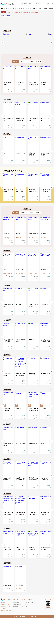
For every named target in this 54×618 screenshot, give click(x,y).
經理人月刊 (19, 270)
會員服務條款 (16, 602)
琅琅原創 (51, 8)
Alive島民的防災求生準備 (45, 479)
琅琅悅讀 (46, 8)
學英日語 (23, 213)
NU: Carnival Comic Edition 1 (33, 514)
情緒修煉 (43, 408)
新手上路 (24, 602)
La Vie (30, 270)
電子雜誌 (21, 8)
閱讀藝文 (38, 213)
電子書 (15, 8)
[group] (27, 21)
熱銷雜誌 (15, 213)
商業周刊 (6, 234)
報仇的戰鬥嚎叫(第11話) (45, 513)
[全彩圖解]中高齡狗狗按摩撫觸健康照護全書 (33, 480)
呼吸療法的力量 (45, 374)
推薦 (2, 8)
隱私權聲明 (15, 606)
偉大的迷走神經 (20, 443)
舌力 (4, 153)
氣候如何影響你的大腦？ (8, 444)
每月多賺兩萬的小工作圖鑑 (8, 340)
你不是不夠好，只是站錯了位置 (33, 83)
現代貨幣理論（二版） (7, 83)
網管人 (5, 270)
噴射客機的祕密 (33, 443)
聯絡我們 (24, 606)
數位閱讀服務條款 (17, 604)
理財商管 (15, 61)
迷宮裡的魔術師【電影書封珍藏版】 (45, 191)
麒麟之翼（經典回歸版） (8, 191)
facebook (31, 602)
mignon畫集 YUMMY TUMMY (7, 480)
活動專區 (41, 8)
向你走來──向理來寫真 (45, 548)
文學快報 (30, 61)
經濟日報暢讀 (7, 585)
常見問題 (24, 604)
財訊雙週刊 (44, 234)
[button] (2, 42)
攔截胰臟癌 (32, 374)
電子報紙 (28, 8)
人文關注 (38, 61)
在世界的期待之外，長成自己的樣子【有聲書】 (33, 410)
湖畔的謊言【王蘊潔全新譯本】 (33, 191)
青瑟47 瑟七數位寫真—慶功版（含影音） (8, 549)
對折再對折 (19, 304)
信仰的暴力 (44, 304)
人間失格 (18, 408)
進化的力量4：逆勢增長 (20, 83)
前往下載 (48, 607)
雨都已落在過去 (20, 153)
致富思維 (31, 339)
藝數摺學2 (44, 443)
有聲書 (35, 8)
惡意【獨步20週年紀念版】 (20, 191)
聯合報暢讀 (19, 585)
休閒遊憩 (30, 213)
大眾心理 (23, 61)
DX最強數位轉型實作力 (45, 154)
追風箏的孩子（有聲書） (7, 409)
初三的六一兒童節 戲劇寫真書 (20, 479)
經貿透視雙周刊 (33, 234)
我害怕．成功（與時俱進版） (20, 119)
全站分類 (8, 8)
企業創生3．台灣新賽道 (33, 154)
